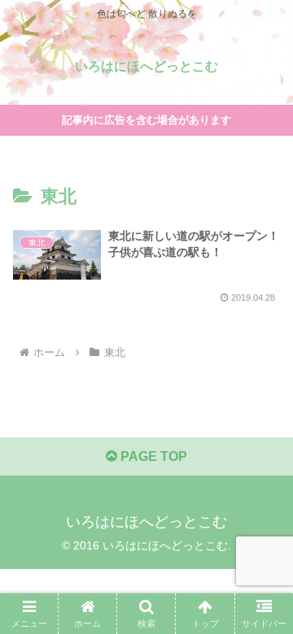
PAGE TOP (152, 456)
